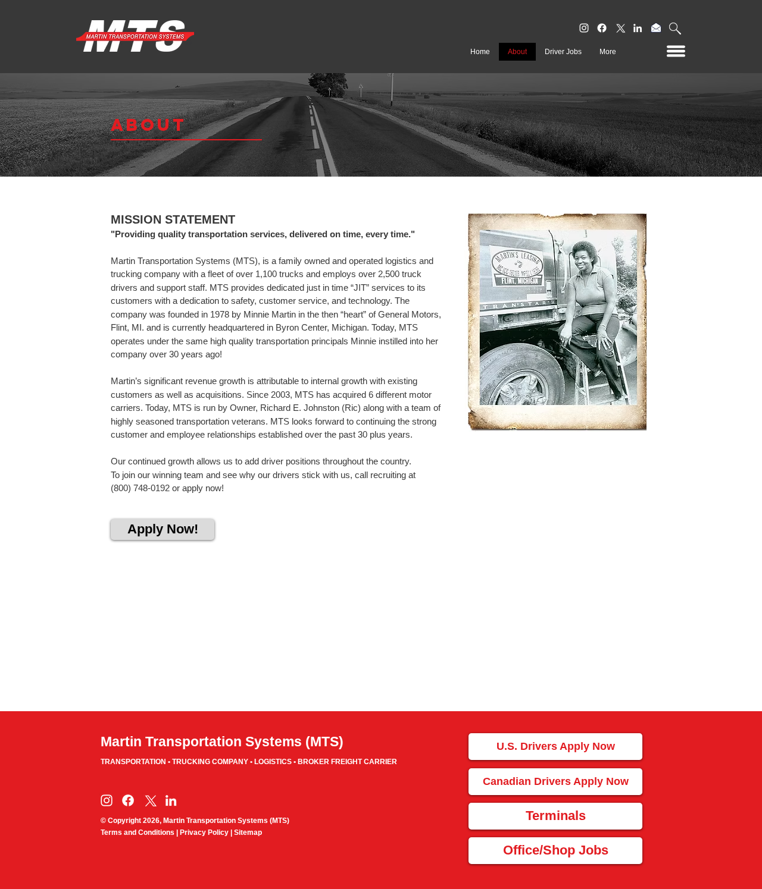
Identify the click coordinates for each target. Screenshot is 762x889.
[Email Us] (655, 27)
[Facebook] (602, 28)
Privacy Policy (204, 832)
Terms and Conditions (137, 832)
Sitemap (248, 832)
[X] (620, 28)
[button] (675, 28)
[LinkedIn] (638, 28)
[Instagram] (584, 28)
